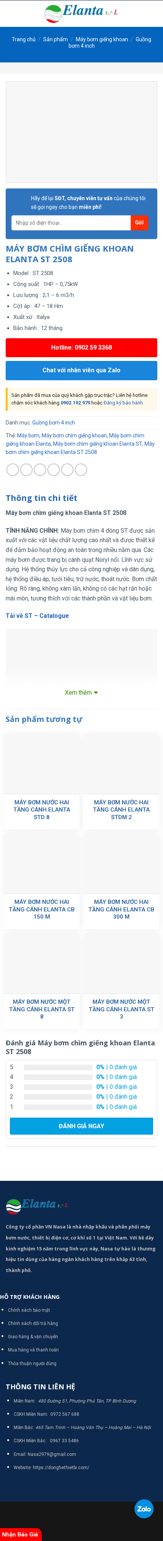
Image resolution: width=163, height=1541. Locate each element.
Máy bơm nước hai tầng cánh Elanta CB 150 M (42, 909)
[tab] (81, 498)
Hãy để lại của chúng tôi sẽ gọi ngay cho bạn (88, 202)
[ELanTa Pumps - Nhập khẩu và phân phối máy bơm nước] (81, 13)
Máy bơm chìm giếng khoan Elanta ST (97, 444)
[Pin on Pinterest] (67, 469)
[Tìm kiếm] (154, 13)
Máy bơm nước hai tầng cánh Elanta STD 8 (41, 810)
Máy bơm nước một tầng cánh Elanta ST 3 (121, 1009)
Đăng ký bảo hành (123, 403)
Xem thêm (78, 692)
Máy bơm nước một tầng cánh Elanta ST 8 (42, 1009)
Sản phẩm (55, 39)
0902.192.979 (75, 403)
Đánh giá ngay (81, 1126)
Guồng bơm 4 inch (53, 423)
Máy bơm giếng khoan (102, 39)
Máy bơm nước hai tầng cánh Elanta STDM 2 (121, 810)
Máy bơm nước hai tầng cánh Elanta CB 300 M (121, 909)
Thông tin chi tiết (41, 498)
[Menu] (10, 13)
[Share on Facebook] (26, 469)
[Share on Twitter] (40, 469)
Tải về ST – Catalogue (37, 615)
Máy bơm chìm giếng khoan (74, 435)
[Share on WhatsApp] (12, 469)
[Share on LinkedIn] (81, 469)
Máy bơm (28, 435)
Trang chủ (24, 39)
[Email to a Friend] (53, 469)
